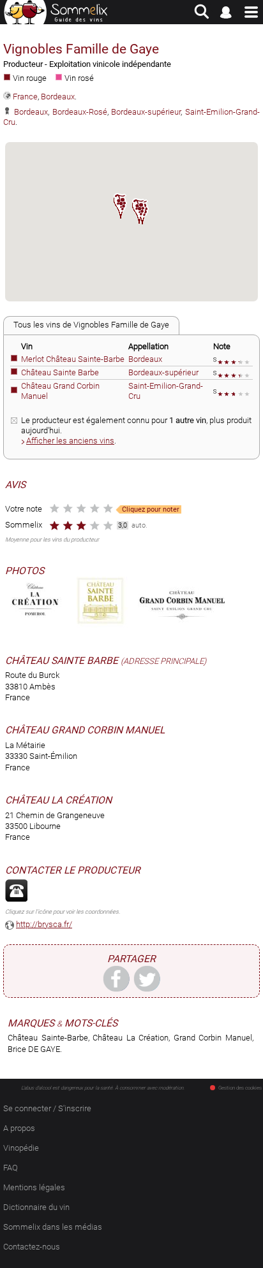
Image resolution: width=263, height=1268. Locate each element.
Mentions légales (34, 1187)
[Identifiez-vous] (226, 12)
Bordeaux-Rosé (79, 112)
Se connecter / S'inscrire (47, 1108)
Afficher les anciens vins (70, 440)
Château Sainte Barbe (60, 372)
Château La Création (58, 800)
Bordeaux (58, 96)
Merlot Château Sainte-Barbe (72, 359)
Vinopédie (21, 1148)
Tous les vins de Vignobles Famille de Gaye (91, 324)
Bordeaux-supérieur (146, 112)
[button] (121, 206)
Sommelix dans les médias (52, 1227)
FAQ (10, 1167)
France (25, 96)
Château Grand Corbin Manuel (85, 730)
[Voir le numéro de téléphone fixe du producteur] (16, 890)
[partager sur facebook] (116, 978)
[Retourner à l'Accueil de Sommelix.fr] (56, 12)
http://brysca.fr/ (44, 924)
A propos (19, 1128)
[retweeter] (146, 978)
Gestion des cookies (240, 1088)
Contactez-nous (31, 1246)
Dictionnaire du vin (36, 1207)
